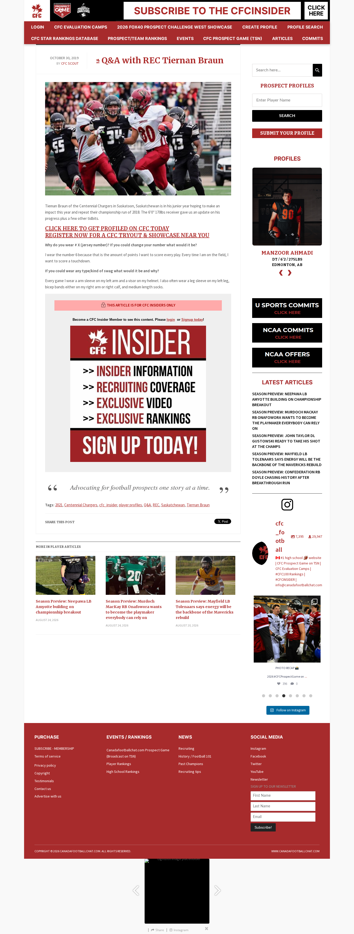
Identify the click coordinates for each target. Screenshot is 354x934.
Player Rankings (119, 763)
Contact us (42, 788)
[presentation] (281, 272)
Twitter (256, 763)
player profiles (130, 504)
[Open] (287, 629)
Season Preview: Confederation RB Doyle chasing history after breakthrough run (286, 477)
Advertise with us (47, 796)
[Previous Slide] (135, 888)
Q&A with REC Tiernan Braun (163, 60)
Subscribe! (263, 827)
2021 (58, 504)
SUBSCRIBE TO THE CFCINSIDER (212, 11)
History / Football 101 (195, 756)
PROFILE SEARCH (305, 27)
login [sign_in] (171, 320)
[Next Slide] (218, 888)
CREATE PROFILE (259, 27)
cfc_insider (108, 504)
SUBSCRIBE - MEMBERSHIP (54, 748)
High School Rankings (123, 771)
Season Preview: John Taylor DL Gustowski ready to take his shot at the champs (286, 441)
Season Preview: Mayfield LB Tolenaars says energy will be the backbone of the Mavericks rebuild (204, 609)
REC (156, 504)
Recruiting (186, 748)
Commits (312, 38)
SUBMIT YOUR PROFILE (287, 133)
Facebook (258, 756)
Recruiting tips (190, 771)
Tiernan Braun (198, 504)
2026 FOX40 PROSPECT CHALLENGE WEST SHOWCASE (174, 27)
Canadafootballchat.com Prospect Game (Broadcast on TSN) (138, 753)
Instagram (258, 748)
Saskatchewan (173, 504)
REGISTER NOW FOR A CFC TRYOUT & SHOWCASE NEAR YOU (127, 235)
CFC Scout (70, 63)
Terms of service (47, 756)
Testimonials (44, 781)
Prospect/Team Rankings (137, 38)
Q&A (147, 504)
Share (159, 930)
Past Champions (191, 763)
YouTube (257, 771)
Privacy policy (45, 765)
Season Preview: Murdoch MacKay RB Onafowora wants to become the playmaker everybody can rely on (134, 609)
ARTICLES (282, 38)
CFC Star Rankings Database (64, 38)
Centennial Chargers (80, 504)
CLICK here (316, 10)
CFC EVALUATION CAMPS (80, 27)
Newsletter (259, 779)
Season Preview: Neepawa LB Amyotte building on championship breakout (63, 607)
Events (185, 38)
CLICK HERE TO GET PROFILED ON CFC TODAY (107, 228)
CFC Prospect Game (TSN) (232, 38)
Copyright (42, 773)
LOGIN (37, 27)
